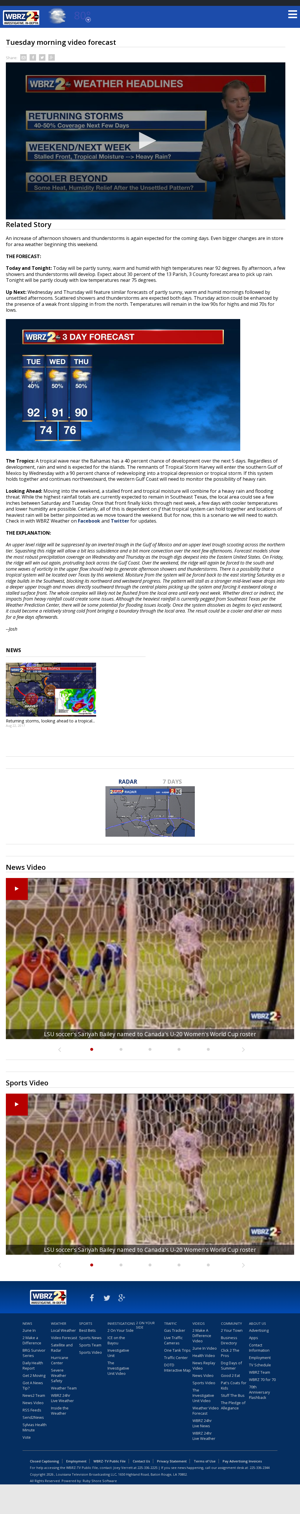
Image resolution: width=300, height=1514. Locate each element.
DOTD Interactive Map (177, 1367)
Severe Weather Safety (58, 1375)
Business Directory (229, 1340)
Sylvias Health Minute (35, 1427)
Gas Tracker (174, 1330)
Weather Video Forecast (205, 1410)
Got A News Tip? (33, 1385)
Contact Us (141, 1461)
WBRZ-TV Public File (109, 1461)
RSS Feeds (32, 1410)
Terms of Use (205, 1461)
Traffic (170, 1323)
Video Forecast (64, 1337)
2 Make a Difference (32, 1340)
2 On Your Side (121, 1330)
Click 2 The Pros (230, 1353)
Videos (198, 1323)
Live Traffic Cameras (173, 1340)
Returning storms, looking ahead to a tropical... (50, 721)
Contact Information (259, 1347)
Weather (58, 1323)
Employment (260, 1357)
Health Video (203, 1355)
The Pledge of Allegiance (233, 1405)
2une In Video (204, 1348)
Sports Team (90, 1345)
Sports (85, 1323)
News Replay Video (203, 1365)
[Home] (22, 17)
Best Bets (87, 1330)
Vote (27, 1437)
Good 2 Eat (230, 1375)
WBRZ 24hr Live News (202, 1423)
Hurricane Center (59, 1360)
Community (231, 1323)
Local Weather (63, 1330)
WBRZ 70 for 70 (262, 1379)
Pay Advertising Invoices (242, 1461)
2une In (29, 1330)
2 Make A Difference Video (201, 1335)
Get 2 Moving (34, 1375)
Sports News (90, 1337)
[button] (145, 141)
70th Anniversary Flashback (259, 1392)
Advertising (259, 1330)
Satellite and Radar (62, 1347)
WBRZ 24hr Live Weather (62, 1398)
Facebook (89, 521)
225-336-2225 (147, 1467)
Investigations (121, 1323)
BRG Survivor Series (34, 1353)
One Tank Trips (177, 1350)
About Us (257, 1323)
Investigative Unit (118, 1353)
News (27, 1323)
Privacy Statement (172, 1461)
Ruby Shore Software (100, 1481)
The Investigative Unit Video (118, 1368)
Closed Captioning (44, 1461)
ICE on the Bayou (116, 1340)
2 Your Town (232, 1330)
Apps (253, 1337)
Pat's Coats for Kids (233, 1385)
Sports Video (90, 1352)
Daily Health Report (33, 1365)
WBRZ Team (259, 1372)
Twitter (120, 521)
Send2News (33, 1417)
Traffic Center (176, 1357)
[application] (145, 141)
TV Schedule (260, 1365)
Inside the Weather (60, 1410)
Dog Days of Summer (231, 1365)
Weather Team (64, 1388)
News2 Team (34, 1395)
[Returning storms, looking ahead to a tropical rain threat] (51, 690)
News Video (33, 1402)
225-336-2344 (260, 1467)
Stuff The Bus (233, 1395)
